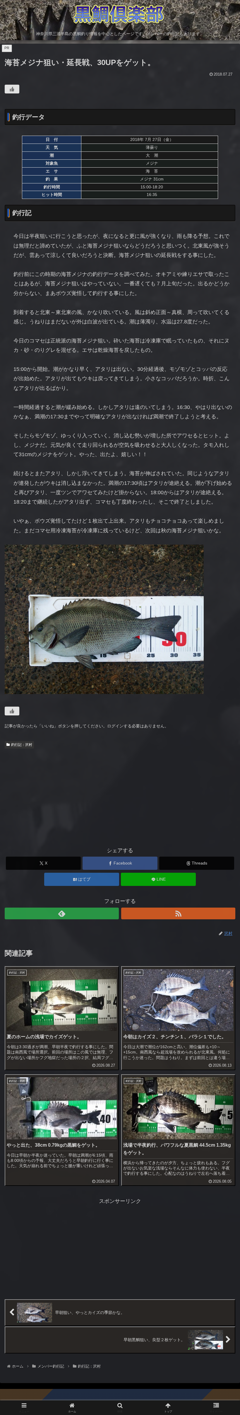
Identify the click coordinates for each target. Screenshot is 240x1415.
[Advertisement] (120, 795)
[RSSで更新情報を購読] (178, 913)
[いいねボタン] (12, 89)
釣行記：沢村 (21, 745)
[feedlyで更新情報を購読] (62, 913)
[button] (222, 999)
